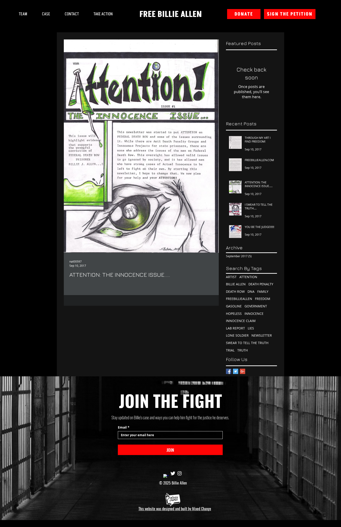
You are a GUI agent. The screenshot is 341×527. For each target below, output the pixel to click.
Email (123, 427)
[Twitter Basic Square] (235, 371)
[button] (103, 14)
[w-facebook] (166, 477)
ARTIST (231, 277)
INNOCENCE (254, 313)
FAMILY (262, 291)
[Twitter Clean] (173, 473)
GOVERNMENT (255, 306)
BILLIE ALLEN (236, 284)
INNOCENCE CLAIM (241, 321)
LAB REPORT (235, 328)
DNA (251, 291)
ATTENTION (248, 277)
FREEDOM (262, 298)
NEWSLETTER (261, 335)
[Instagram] (179, 473)
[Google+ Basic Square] (242, 371)
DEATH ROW (235, 291)
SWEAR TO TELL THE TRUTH (247, 343)
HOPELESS (234, 313)
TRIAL (230, 350)
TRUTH (242, 350)
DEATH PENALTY (260, 284)
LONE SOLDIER (237, 335)
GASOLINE (234, 306)
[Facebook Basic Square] (228, 371)
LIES (251, 328)
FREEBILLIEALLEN (239, 298)
